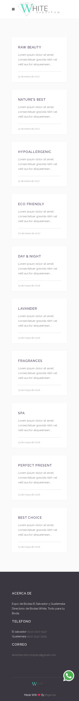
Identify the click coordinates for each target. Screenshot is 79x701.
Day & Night (29, 256)
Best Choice (30, 517)
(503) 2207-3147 (37, 631)
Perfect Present (35, 465)
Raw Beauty (29, 47)
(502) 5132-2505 (36, 636)
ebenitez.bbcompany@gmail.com (34, 655)
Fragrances (30, 361)
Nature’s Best (32, 99)
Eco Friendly (31, 204)
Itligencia (50, 694)
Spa (21, 413)
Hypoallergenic (34, 152)
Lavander (27, 308)
